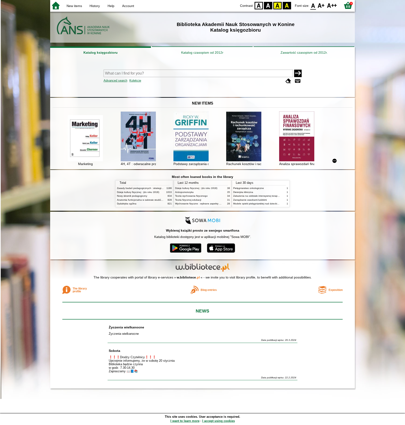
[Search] (298, 73)
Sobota (114, 351)
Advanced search (115, 80)
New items (74, 6)
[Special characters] (297, 81)
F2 (332, 5)
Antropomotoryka (184, 192)
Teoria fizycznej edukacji (188, 200)
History (95, 6)
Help (111, 6)
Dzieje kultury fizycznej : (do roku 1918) (138, 192)
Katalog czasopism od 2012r (202, 52)
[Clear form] (288, 81)
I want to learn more (184, 421)
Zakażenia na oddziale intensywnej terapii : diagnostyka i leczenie (268, 196)
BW (268, 5)
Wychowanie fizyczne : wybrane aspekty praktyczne (203, 203)
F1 (321, 5)
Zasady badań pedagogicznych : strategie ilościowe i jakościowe (152, 188)
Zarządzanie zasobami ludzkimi (250, 200)
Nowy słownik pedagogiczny (132, 196)
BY (286, 5)
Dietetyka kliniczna (243, 192)
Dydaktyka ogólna (126, 203)
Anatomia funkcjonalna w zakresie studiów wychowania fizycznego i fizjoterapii (159, 200)
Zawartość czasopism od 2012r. (304, 52)
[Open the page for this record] (86, 138)
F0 (313, 5)
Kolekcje (135, 80)
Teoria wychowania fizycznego (191, 196)
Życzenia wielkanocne (126, 327)
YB (277, 5)
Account (128, 6)
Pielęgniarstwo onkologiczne (248, 188)
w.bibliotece (188, 277)
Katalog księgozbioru (100, 52)
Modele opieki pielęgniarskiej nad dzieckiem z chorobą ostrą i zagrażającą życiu (276, 203)
